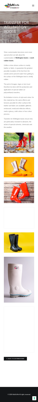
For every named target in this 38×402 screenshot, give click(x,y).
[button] (33, 5)
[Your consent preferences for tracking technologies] (34, 398)
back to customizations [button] (16, 358)
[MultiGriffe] (11, 5)
